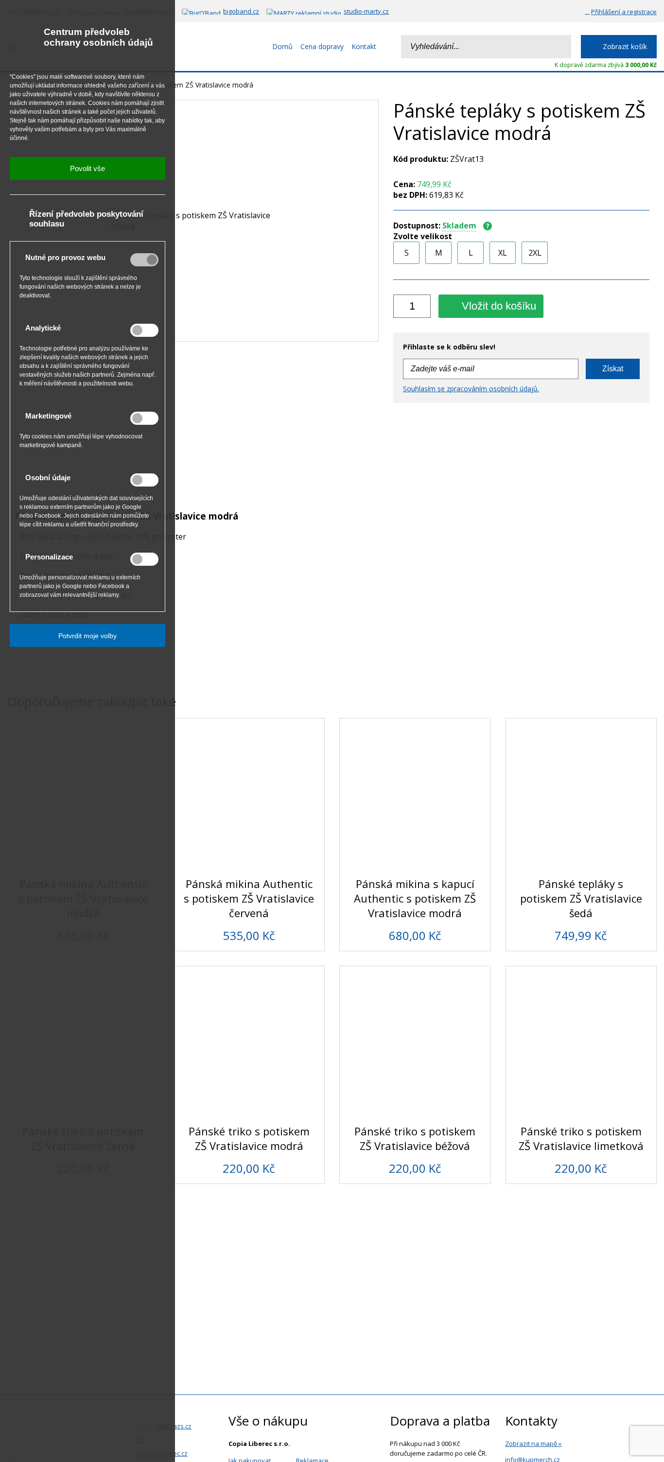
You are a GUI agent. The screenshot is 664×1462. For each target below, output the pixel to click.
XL (502, 252)
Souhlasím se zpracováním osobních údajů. (471, 388)
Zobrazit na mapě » (533, 1443)
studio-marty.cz (366, 11)
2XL (535, 252)
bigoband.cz (241, 11)
